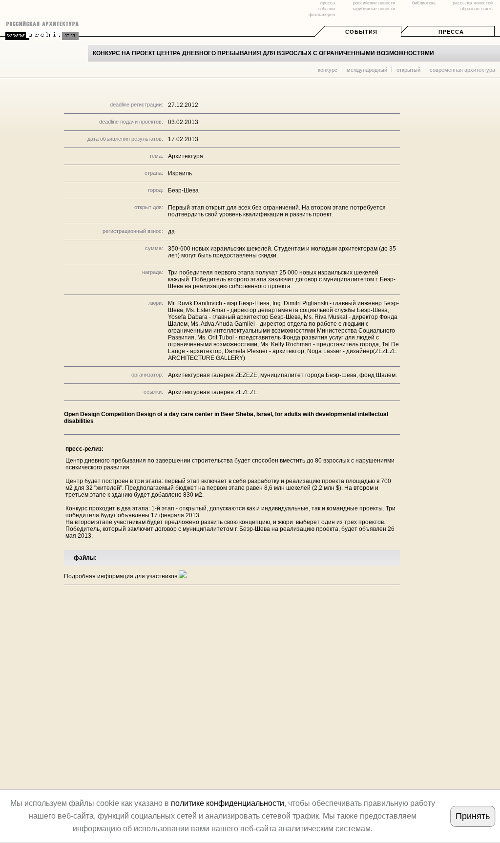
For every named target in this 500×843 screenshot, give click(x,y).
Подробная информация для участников (120, 576)
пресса (327, 2)
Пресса (451, 32)
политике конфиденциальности (227, 803)
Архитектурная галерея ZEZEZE (212, 392)
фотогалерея (322, 14)
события (326, 8)
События (361, 32)
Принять (473, 816)
